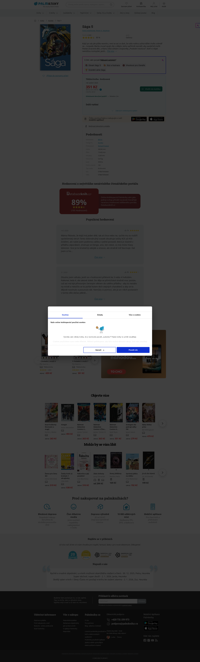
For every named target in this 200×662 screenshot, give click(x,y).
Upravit (98, 350)
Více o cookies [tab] (135, 315)
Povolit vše (133, 350)
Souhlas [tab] (65, 315)
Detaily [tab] (100, 315)
